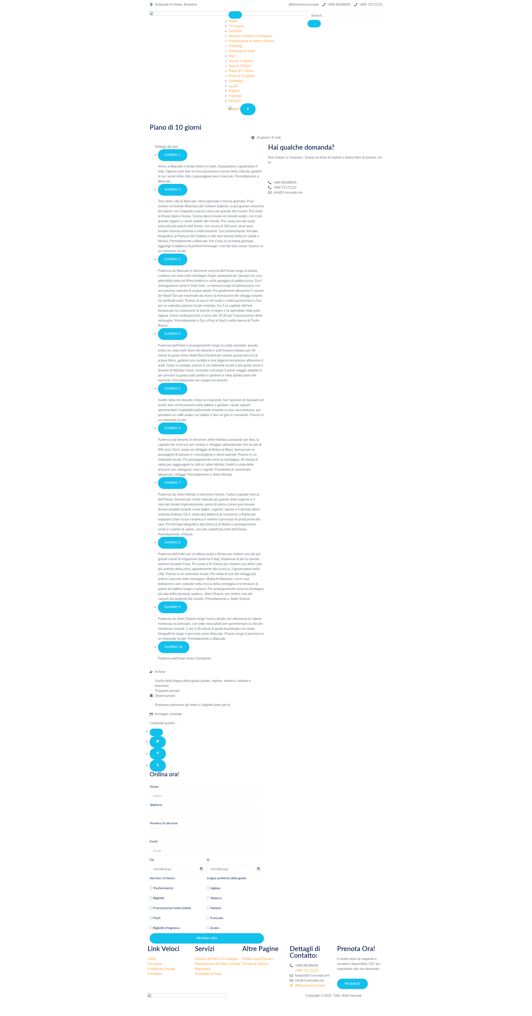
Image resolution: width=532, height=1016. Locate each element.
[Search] (314, 23)
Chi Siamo (236, 26)
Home (233, 21)
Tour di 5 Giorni (240, 66)
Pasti (156, 918)
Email (154, 841)
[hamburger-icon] (235, 15)
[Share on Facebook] (156, 732)
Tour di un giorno (241, 61)
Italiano (215, 908)
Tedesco (216, 898)
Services (235, 31)
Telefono (156, 805)
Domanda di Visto (242, 51)
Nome (154, 786)
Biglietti (158, 898)
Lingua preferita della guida (226, 878)
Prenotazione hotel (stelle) (172, 908)
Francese (216, 918)
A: (208, 859)
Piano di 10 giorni (242, 76)
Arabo (214, 928)
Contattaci (236, 81)
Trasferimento (163, 888)
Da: (152, 859)
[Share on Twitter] (158, 742)
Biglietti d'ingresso (166, 928)
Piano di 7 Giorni (241, 71)
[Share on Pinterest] (158, 754)
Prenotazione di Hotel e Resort (251, 41)
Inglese (215, 888)
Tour (232, 56)
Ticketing (235, 46)
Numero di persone (163, 823)
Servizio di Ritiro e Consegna (250, 36)
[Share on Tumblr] (158, 766)
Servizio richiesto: (162, 878)
